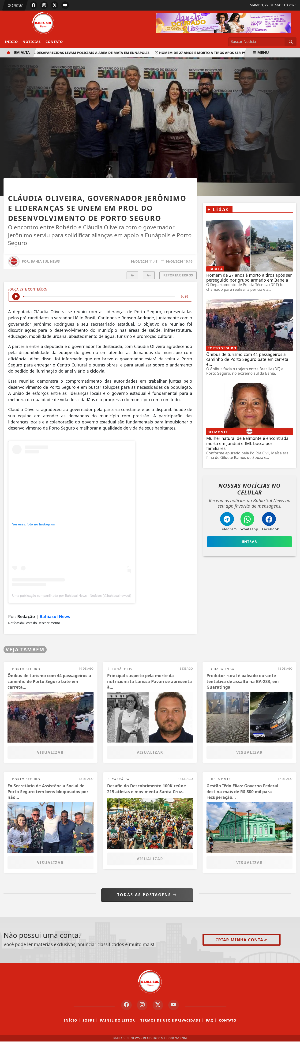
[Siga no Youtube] (65, 5)
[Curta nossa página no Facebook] (126, 1005)
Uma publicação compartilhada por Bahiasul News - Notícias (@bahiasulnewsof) (71, 595)
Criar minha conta (239, 940)
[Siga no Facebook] (33, 5)
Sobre (88, 1020)
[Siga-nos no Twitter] (158, 1005)
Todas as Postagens (145, 894)
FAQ (210, 1020)
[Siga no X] (54, 5)
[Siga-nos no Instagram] (142, 1005)
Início (11, 41)
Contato (54, 41)
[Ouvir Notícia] (16, 296)
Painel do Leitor (117, 1020)
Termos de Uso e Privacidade (170, 1020)
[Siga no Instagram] (44, 5)
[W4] (223, 22)
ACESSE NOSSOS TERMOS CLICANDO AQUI (92, 1058)
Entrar (17, 5)
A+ (149, 275)
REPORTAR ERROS (178, 275)
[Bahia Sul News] (43, 22)
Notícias (31, 41)
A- (132, 275)
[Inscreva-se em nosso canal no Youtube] (173, 1005)
